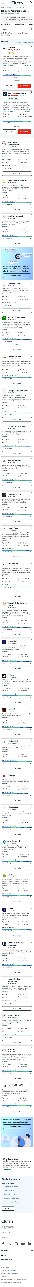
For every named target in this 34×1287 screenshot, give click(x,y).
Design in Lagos (9, 1190)
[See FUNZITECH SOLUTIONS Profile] (4, 318)
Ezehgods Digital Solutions (16, 426)
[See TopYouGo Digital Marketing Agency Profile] (4, 604)
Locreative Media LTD (15, 1085)
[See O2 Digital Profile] (4, 676)
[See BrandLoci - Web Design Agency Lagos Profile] (4, 944)
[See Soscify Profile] (4, 910)
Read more (5, 156)
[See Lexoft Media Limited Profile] (4, 358)
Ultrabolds (11, 775)
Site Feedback (5, 1232)
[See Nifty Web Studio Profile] (4, 1016)
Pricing (31, 24)
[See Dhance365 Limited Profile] (4, 495)
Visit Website (24, 86)
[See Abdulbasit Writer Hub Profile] (4, 217)
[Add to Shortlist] (31, 46)
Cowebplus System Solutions (17, 391)
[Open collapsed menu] (3, 3)
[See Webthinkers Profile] (4, 1050)
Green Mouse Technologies (17, 180)
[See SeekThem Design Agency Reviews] (14, 95)
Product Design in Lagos (11, 1187)
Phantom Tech (12, 528)
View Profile (9, 86)
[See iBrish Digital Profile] (4, 642)
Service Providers (6, 1260)
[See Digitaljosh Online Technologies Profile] (4, 980)
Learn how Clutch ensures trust (19, 21)
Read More (7, 1169)
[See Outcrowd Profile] (5, 48)
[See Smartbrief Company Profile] (4, 284)
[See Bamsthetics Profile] (4, 710)
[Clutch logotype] (17, 2)
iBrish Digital (12, 641)
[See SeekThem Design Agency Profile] (5, 94)
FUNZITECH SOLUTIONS (16, 317)
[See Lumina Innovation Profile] (4, 461)
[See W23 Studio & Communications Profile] (4, 143)
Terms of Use (4, 1276)
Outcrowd (11, 47)
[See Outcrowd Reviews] (14, 49)
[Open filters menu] (31, 29)
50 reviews (21, 95)
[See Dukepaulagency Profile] (4, 808)
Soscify (10, 909)
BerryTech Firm (12, 564)
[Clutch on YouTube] (23, 1244)
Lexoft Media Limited (14, 357)
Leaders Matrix (19, 24)
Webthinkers (11, 1049)
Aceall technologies (14, 841)
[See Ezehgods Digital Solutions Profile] (4, 427)
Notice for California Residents (9, 1273)
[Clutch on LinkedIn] (29, 1244)
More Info (16, 80)
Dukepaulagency (13, 807)
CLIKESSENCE (12, 741)
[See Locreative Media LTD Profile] (4, 1086)
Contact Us (4, 1237)
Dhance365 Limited (14, 494)
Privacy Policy (5, 1267)
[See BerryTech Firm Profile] (4, 565)
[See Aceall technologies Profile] (4, 842)
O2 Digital (10, 675)
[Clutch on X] (9, 1244)
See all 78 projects (8, 65)
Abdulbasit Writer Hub (15, 216)
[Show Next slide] (30, 77)
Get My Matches (15, 275)
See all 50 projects (8, 111)
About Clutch (5, 1250)
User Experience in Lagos (11, 1198)
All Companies (5, 24)
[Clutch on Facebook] (3, 1244)
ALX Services (12, 875)
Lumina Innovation (14, 460)
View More (7, 1208)
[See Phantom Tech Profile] (4, 529)
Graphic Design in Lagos (11, 1202)
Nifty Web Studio (13, 1015)
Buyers (3, 1255)
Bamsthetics (11, 709)
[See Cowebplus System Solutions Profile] (4, 391)
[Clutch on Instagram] (16, 1244)
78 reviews (21, 50)
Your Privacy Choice (6, 1270)
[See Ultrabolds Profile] (4, 776)
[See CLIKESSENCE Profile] (4, 742)
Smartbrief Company (14, 283)
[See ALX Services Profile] (4, 876)
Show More (28, 65)
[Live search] (31, 3)
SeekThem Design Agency (17, 93)
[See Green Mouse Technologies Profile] (4, 181)
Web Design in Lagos (10, 1194)
